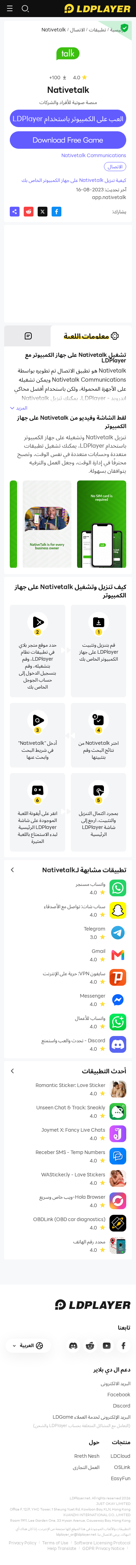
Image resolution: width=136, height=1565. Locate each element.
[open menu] (10, 8)
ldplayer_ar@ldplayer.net (76, 1534)
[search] (25, 8)
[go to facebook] (123, 1346)
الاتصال (77, 30)
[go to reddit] (90, 1346)
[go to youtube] (107, 1346)
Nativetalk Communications (93, 155)
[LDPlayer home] (97, 8)
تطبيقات (97, 30)
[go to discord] (73, 1346)
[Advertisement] (68, 274)
